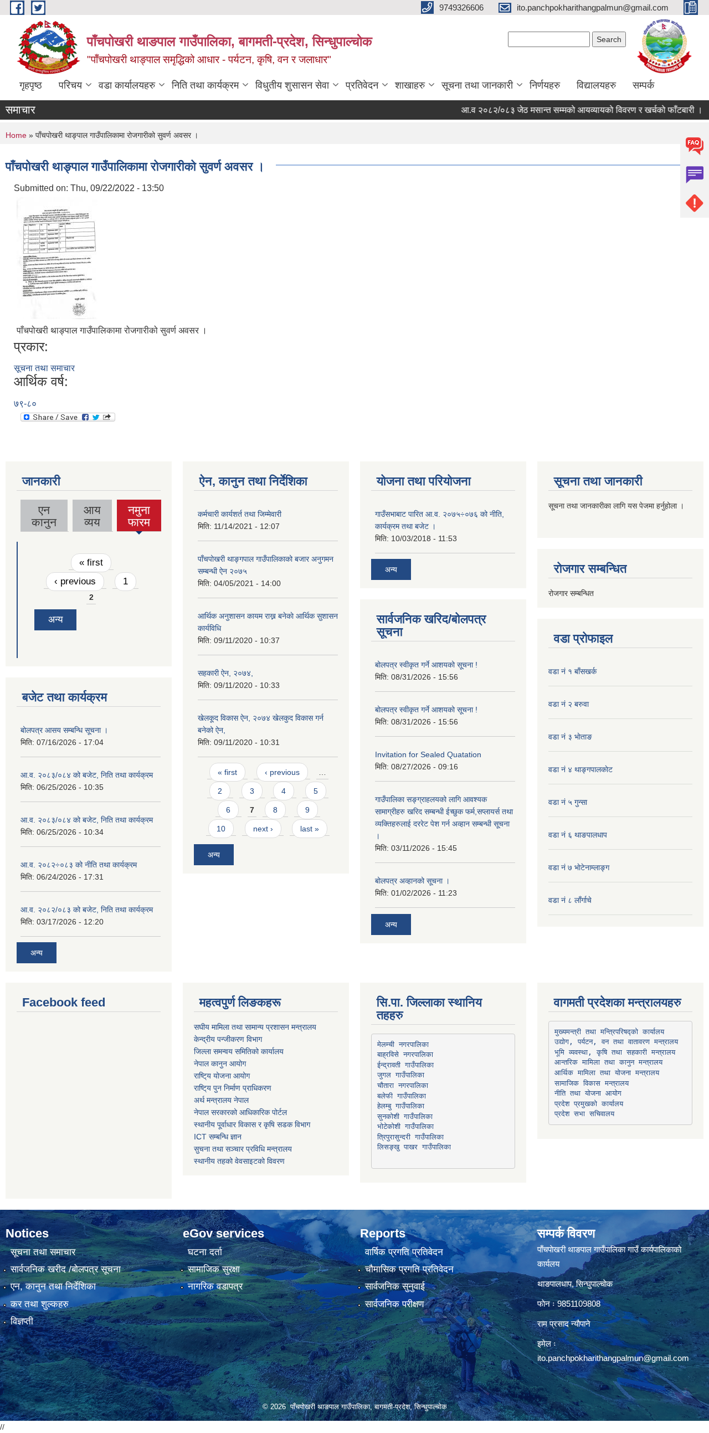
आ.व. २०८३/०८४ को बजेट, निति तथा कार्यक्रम (86, 775)
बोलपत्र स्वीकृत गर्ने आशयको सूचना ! (426, 664)
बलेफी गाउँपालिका (401, 1096)
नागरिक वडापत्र (215, 1286)
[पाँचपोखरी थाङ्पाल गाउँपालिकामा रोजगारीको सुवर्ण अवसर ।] (57, 257)
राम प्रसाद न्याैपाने (563, 1323)
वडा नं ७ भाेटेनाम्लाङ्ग (578, 867)
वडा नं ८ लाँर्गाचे (570, 900)
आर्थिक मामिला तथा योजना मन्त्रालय (606, 1073)
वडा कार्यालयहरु (127, 85)
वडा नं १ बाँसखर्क (572, 671)
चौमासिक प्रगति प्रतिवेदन (409, 1269)
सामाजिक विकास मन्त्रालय (591, 1083)
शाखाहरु (410, 85)
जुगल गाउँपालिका (400, 1075)
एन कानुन (44, 516)
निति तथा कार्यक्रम (205, 85)
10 (221, 828)
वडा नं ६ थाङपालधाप (577, 834)
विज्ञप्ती (22, 1321)
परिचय (70, 85)
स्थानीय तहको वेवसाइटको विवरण (239, 1161)
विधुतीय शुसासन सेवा (292, 85)
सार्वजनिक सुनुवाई (395, 1286)
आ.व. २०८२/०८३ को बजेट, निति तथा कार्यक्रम (86, 909)
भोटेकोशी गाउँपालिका (405, 1126)
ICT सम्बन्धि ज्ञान (218, 1136)
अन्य (55, 619)
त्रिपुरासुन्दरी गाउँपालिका (410, 1137)
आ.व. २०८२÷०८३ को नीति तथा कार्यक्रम (78, 864)
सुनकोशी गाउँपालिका (405, 1116)
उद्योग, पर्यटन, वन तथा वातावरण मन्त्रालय (616, 1041)
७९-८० (25, 403)
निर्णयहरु (545, 85)
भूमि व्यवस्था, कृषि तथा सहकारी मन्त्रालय (614, 1052)
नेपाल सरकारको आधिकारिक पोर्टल (240, 1112)
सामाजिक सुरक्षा (214, 1269)
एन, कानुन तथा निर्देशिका (53, 1286)
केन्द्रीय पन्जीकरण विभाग (228, 1039)
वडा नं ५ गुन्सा (567, 802)
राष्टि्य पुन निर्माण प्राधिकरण (232, 1087)
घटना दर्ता (205, 1252)
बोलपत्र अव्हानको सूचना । (412, 880)
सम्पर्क (643, 85)
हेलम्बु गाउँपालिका (400, 1106)
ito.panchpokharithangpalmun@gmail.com (613, 1358)
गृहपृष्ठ (30, 85)
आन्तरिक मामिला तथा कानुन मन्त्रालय (608, 1062)
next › (263, 828)
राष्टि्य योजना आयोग (222, 1075)
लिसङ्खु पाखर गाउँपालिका (414, 1147)
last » (309, 828)
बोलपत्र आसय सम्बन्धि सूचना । (64, 730)
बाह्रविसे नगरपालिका (405, 1054)
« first (91, 562)
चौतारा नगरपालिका (402, 1085)
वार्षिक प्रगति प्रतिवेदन (404, 1252)
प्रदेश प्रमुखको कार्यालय (588, 1104)
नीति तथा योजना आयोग (587, 1093)
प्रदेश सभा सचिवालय (584, 1114)
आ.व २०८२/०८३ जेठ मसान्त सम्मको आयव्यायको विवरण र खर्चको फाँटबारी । (563, 110)
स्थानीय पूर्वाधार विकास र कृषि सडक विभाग (252, 1124)
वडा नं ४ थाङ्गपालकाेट (580, 769)
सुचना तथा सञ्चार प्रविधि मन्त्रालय (243, 1148)
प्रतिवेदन (362, 85)
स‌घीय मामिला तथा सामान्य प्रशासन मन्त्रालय (255, 1027)
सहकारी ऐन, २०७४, (225, 673)
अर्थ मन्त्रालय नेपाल (221, 1100)
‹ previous (75, 581)
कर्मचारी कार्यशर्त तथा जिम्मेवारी (239, 514)
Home (16, 135)
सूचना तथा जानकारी (477, 85)
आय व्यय (92, 516)
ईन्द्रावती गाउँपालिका (405, 1065)
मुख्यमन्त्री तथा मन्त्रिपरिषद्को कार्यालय (609, 1032)
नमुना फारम (139, 517)
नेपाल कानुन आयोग (220, 1063)
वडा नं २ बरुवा (568, 704)
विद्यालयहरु (596, 85)
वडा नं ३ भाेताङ (570, 736)
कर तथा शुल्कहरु (40, 1304)
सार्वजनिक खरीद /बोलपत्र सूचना (66, 1269)
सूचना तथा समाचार (44, 368)
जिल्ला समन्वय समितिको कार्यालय (239, 1051)
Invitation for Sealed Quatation (428, 754)
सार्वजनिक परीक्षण (394, 1304)
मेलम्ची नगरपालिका (403, 1044)
